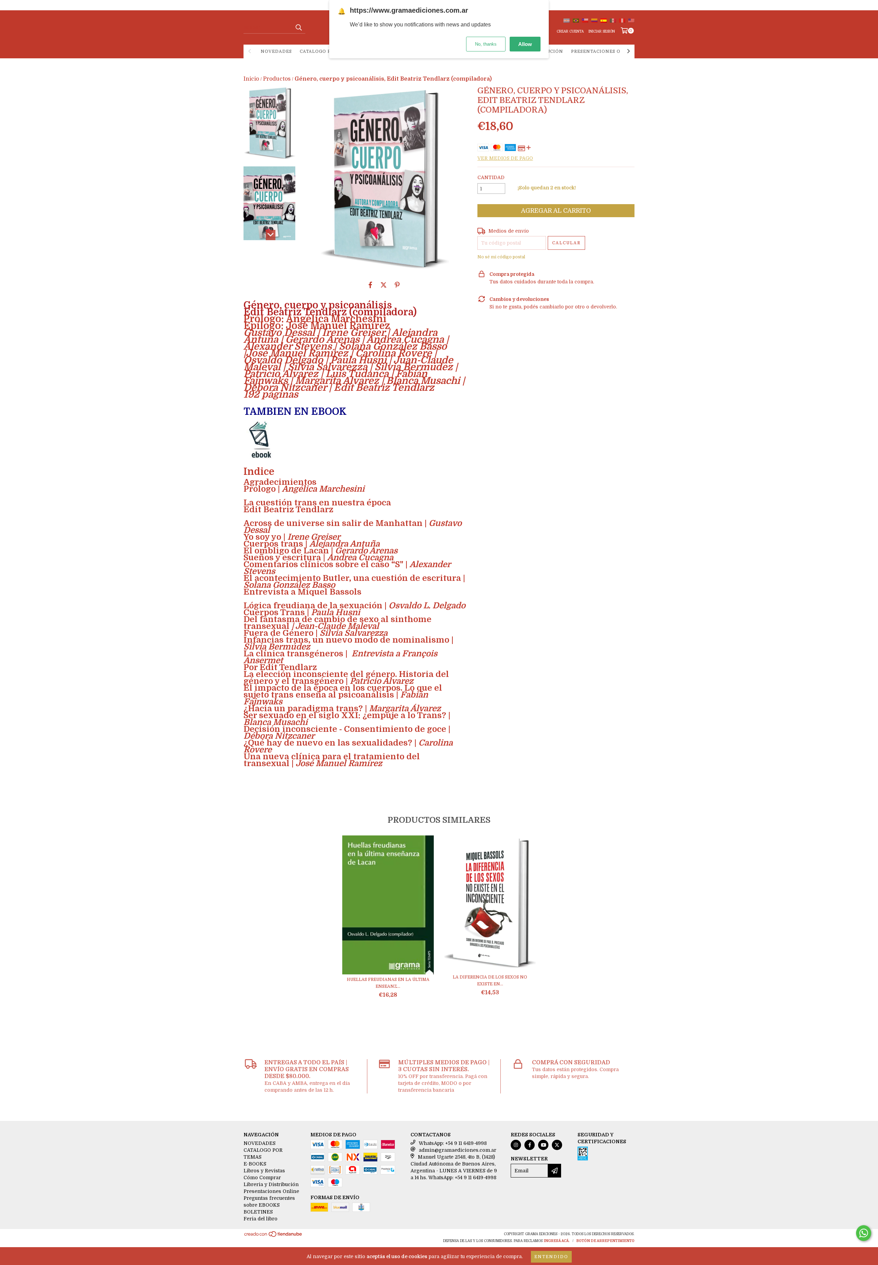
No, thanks (486, 44)
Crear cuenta (570, 31)
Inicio (251, 79)
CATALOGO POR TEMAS (328, 51)
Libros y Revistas (264, 1170)
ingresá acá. (557, 1241)
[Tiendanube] (274, 1236)
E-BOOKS (255, 1164)
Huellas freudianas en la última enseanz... (388, 983)
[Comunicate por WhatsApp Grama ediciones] (863, 1233)
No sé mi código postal (501, 257)
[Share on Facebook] (370, 284)
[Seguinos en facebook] (529, 1145)
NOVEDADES (276, 51)
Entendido (551, 1256)
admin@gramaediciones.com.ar (457, 1150)
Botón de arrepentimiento (605, 1241)
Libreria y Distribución (271, 1184)
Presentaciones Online (604, 51)
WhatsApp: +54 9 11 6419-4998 (453, 1143)
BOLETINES (258, 1212)
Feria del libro (260, 1218)
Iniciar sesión (602, 31)
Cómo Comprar (262, 1177)
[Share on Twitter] (383, 284)
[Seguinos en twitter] (557, 1145)
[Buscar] (298, 27)
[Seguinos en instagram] (516, 1145)
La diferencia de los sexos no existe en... (490, 980)
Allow (525, 44)
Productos (276, 79)
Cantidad (491, 177)
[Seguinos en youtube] (543, 1145)
